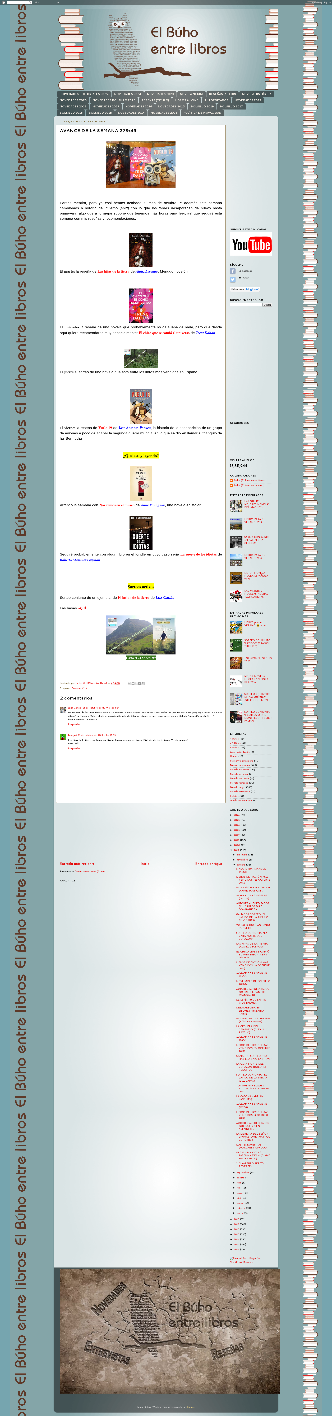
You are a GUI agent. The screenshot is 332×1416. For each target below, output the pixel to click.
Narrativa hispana (240, 765)
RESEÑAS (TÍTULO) (155, 100)
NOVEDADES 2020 (73, 100)
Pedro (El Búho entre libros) (249, 480)
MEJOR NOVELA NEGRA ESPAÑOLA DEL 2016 (256, 679)
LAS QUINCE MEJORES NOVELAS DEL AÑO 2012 (257, 504)
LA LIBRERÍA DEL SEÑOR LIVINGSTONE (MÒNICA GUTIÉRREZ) (253, 1137)
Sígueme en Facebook (233, 271)
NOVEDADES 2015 (171, 106)
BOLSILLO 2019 (202, 106)
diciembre (242, 855)
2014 (237, 1239)
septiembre (243, 1173)
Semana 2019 (79, 688)
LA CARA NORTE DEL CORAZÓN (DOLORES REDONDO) (251, 1067)
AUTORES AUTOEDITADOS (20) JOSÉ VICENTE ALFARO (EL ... (252, 1126)
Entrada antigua (208, 864)
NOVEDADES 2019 (247, 100)
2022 (237, 835)
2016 (237, 1229)
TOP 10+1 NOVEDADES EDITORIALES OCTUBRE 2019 (252, 1089)
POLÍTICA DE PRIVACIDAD (202, 113)
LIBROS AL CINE (186, 100)
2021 (237, 840)
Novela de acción (240, 769)
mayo (240, 1193)
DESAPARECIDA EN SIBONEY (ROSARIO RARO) (250, 1011)
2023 (237, 830)
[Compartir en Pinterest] (143, 683)
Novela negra (237, 787)
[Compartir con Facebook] (139, 683)
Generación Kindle (240, 752)
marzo (240, 1203)
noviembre (243, 860)
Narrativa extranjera (241, 761)
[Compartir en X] (136, 683)
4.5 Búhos (235, 743)
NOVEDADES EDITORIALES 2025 (84, 94)
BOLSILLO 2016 (71, 113)
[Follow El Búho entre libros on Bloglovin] (245, 291)
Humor (233, 756)
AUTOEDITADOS (216, 100)
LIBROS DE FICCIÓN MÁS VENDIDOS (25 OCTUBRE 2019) (253, 880)
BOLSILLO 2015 (100, 113)
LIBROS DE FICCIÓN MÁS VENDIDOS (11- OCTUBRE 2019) (253, 1048)
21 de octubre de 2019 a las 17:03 (97, 735)
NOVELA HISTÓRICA (256, 94)
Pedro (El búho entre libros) (248, 485)
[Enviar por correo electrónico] (129, 683)
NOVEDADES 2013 (164, 113)
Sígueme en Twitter (233, 279)
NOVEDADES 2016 (138, 106)
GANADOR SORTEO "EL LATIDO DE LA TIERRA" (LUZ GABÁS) (252, 917)
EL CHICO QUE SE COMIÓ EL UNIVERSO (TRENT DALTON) (252, 955)
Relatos (234, 796)
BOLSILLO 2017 (231, 106)
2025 (237, 820)
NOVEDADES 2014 (131, 113)
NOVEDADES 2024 (127, 94)
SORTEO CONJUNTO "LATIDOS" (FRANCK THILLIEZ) (257, 643)
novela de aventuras (241, 800)
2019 (237, 850)
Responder (74, 724)
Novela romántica (240, 791)
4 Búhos (234, 739)
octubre (241, 865)
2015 (237, 1234)
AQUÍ (82, 608)
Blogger (190, 1407)
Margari (72, 735)
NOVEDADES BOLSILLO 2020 (114, 100)
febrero (241, 1208)
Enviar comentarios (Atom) (90, 871)
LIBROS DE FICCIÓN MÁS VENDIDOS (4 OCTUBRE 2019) (252, 1115)
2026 (237, 815)
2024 (237, 825)
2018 (237, 1219)
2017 (237, 1224)
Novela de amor (239, 774)
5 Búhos (234, 747)
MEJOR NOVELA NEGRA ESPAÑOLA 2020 (256, 576)
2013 (237, 1244)
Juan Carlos (75, 708)
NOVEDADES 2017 (106, 106)
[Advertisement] (141, 832)
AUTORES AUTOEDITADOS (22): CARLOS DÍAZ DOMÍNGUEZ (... (252, 906)
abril (239, 1198)
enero (240, 1213)
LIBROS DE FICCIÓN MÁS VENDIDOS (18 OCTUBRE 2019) (253, 965)
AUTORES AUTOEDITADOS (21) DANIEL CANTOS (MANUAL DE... (252, 992)
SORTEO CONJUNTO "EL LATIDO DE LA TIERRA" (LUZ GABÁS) (252, 1078)
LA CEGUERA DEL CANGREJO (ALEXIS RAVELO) (250, 1029)
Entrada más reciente (77, 864)
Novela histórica (239, 783)
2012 (237, 1249)
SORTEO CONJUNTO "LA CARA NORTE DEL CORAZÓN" (251, 936)
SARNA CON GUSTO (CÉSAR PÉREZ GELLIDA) (256, 540)
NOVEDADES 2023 (160, 94)
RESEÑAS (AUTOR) (222, 94)
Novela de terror (239, 778)
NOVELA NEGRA (191, 94)
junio (240, 1188)
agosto (241, 1178)
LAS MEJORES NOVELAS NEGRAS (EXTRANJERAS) (256, 594)
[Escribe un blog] (133, 683)
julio (239, 1183)
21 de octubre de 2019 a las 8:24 (101, 708)
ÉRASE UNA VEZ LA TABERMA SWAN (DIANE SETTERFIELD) (253, 1155)
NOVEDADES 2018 (73, 106)
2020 (237, 845)
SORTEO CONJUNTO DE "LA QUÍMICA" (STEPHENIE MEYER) (257, 697)
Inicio (145, 864)
